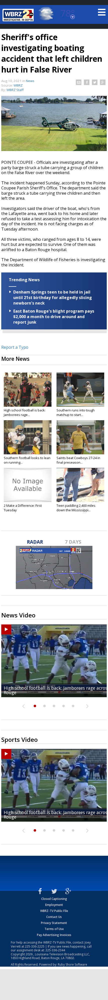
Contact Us (54, 917)
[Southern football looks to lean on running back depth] (27, 437)
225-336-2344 (55, 950)
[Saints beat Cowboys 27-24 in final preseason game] (80, 437)
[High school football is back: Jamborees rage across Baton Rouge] (27, 390)
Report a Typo (14, 347)
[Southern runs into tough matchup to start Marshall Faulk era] (80, 390)
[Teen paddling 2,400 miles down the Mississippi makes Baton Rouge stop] (80, 485)
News (30, 81)
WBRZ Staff (15, 90)
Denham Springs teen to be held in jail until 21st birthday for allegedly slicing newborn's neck (52, 297)
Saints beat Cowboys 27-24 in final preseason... (78, 460)
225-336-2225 (34, 946)
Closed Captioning (54, 899)
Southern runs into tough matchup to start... (76, 412)
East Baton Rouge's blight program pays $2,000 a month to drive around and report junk (53, 316)
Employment (54, 905)
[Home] (19, 15)
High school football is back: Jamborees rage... (24, 412)
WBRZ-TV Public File (54, 911)
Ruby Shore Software (72, 964)
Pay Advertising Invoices (54, 935)
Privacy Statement (54, 923)
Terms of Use (54, 929)
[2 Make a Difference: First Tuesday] (27, 485)
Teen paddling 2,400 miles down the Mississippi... (76, 507)
